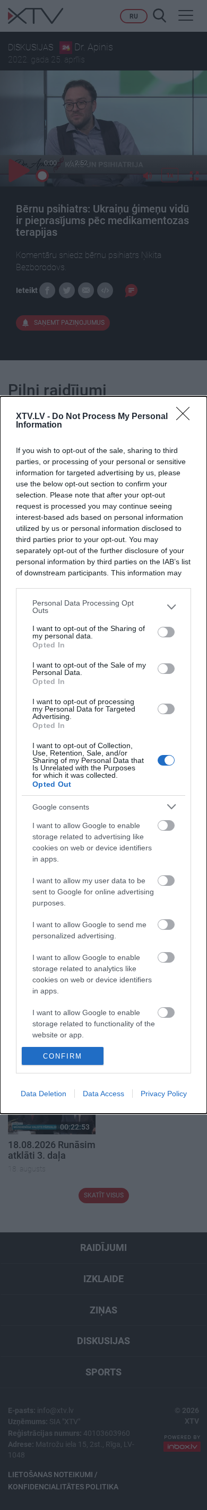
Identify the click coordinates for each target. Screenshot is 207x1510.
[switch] (166, 632)
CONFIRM (62, 1056)
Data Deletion (43, 1093)
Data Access (103, 1093)
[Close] (186, 417)
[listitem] (103, 606)
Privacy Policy (164, 1093)
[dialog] (103, 755)
